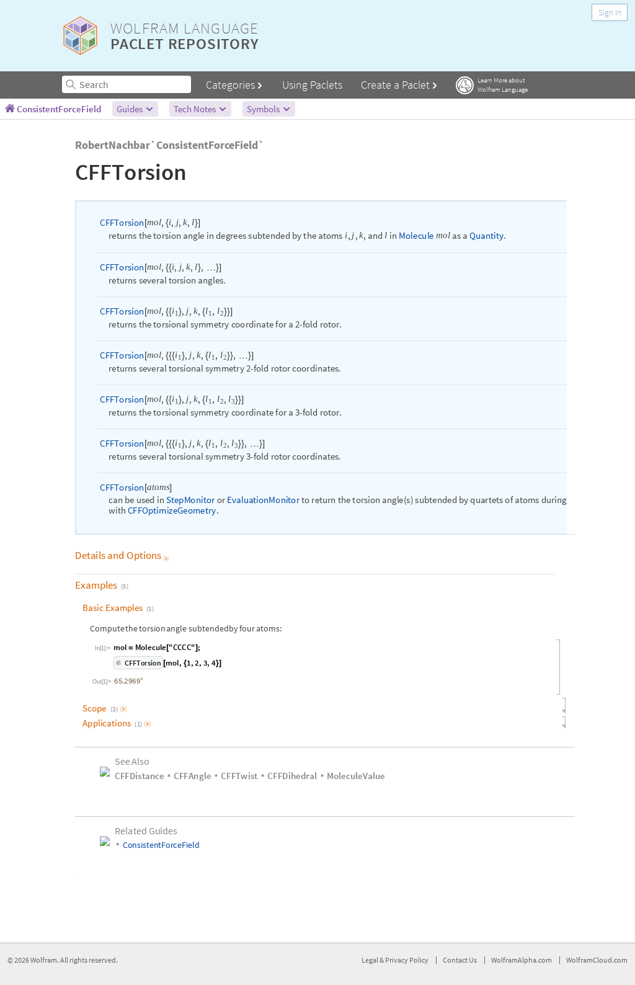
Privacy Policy (407, 966)
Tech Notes (196, 109)
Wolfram (43, 966)
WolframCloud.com (597, 966)
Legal (371, 966)
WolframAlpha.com (521, 966)
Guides (130, 109)
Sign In (609, 12)
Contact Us (460, 966)
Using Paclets (312, 85)
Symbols (264, 109)
